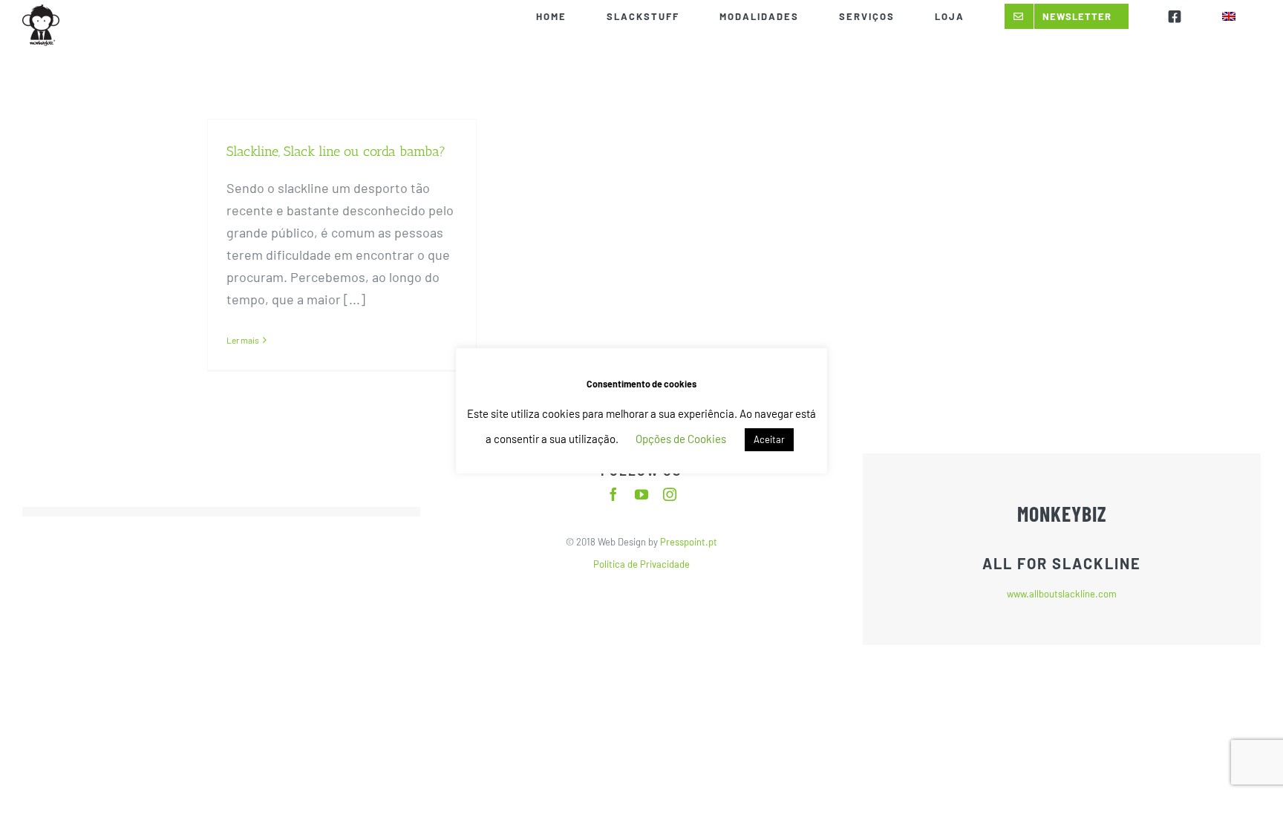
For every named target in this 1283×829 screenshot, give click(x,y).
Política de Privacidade (641, 564)
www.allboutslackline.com (1062, 594)
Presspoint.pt (687, 542)
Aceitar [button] (769, 439)
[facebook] (613, 494)
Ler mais (242, 340)
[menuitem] (1228, 16)
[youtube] (641, 494)
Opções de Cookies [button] (681, 438)
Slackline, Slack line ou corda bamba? (335, 151)
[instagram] (669, 494)
